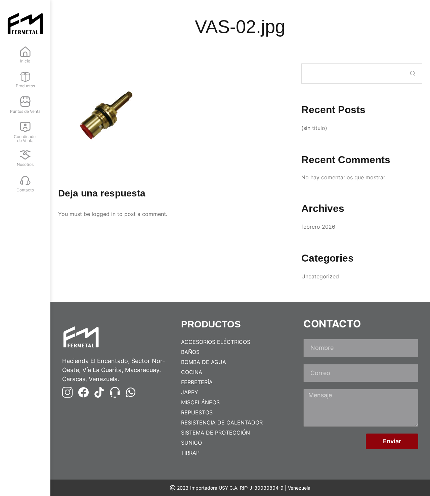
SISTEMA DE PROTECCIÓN (215, 432)
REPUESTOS (197, 412)
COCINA (191, 372)
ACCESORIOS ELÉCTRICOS (215, 342)
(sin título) (314, 128)
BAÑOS (190, 352)
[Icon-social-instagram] (67, 392)
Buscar (413, 73)
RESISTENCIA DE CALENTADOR (222, 422)
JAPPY (189, 392)
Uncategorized (320, 276)
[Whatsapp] (130, 392)
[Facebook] (83, 392)
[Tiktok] (99, 392)
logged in (104, 214)
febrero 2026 (318, 226)
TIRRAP (190, 452)
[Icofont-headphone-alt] (115, 392)
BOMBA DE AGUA (203, 362)
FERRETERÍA (197, 382)
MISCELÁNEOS (200, 402)
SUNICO (191, 442)
